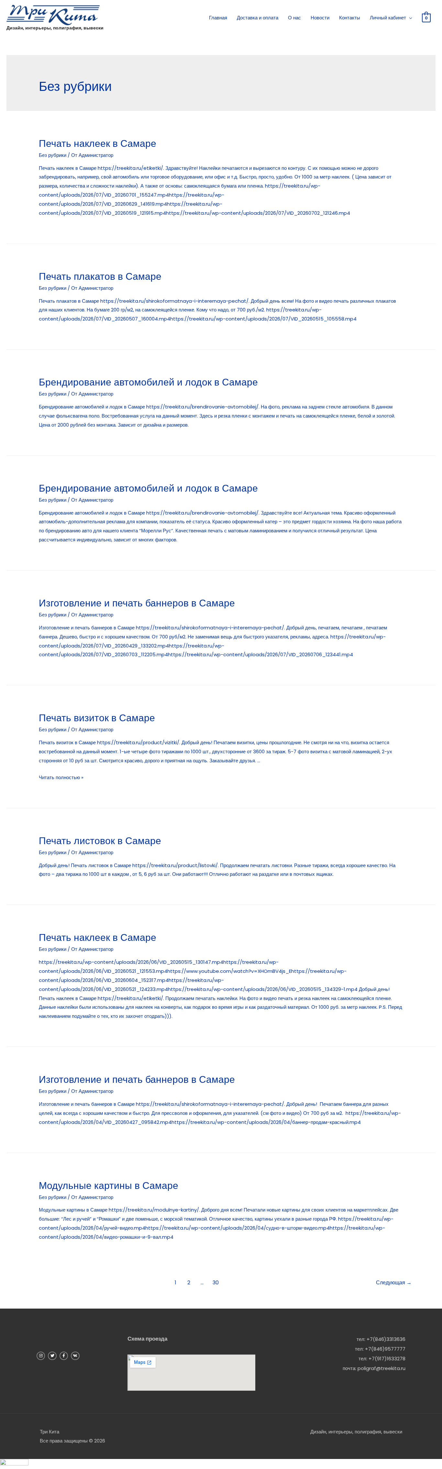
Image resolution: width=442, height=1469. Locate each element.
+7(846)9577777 (385, 1348)
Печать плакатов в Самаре (100, 276)
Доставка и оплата (257, 17)
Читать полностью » (61, 777)
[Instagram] (41, 1356)
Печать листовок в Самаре (100, 841)
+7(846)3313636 (386, 1339)
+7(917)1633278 (387, 1358)
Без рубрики (52, 155)
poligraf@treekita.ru (381, 1368)
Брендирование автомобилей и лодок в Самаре (148, 382)
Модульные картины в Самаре (108, 1185)
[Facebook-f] (64, 1356)
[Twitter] (52, 1356)
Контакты (349, 17)
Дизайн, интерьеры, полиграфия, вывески (55, 28)
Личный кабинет (388, 17)
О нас (294, 17)
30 (216, 1282)
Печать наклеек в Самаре (97, 143)
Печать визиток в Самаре (97, 718)
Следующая (394, 1282)
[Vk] (75, 1356)
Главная (218, 17)
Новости (320, 17)
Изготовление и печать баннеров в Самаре (137, 603)
